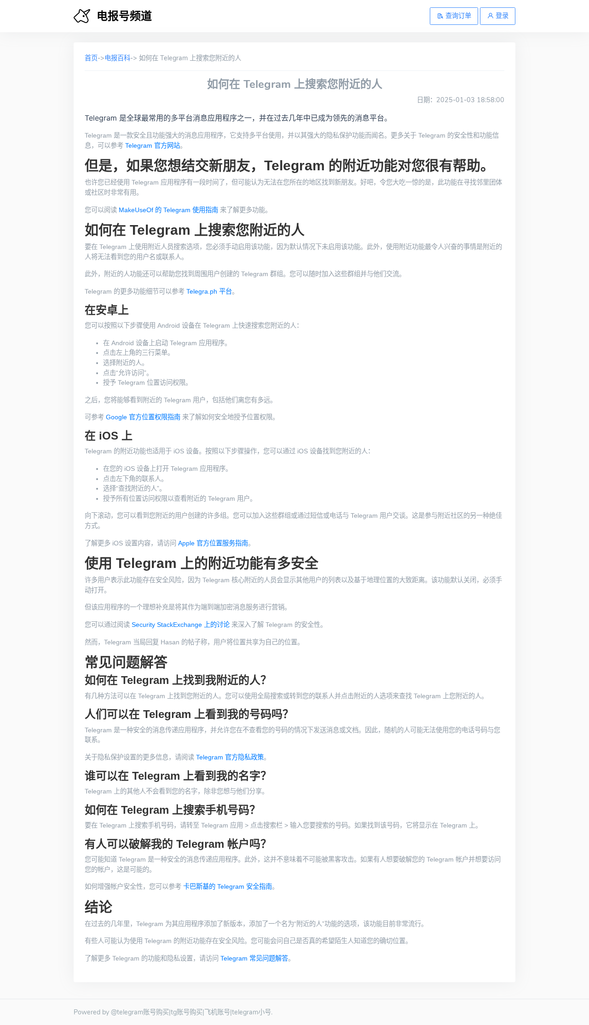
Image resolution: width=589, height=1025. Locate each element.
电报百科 (117, 58)
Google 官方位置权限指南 (143, 417)
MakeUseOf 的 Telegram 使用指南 (168, 210)
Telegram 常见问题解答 (254, 958)
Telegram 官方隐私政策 (230, 757)
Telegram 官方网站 (152, 145)
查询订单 (457, 15)
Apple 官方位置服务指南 (213, 543)
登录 (501, 15)
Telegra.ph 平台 (209, 291)
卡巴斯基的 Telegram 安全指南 (227, 886)
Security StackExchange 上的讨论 (181, 624)
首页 (91, 58)
